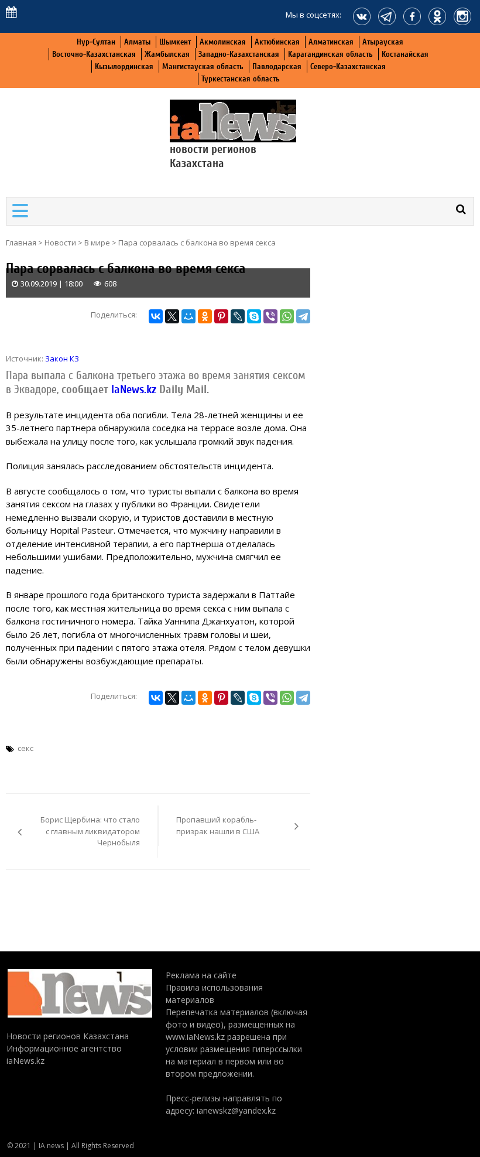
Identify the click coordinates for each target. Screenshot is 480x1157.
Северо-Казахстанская (348, 66)
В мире (97, 242)
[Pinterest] (221, 316)
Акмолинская (223, 42)
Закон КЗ (62, 358)
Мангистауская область (203, 66)
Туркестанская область (240, 79)
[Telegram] (303, 316)
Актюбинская (277, 42)
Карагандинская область (330, 54)
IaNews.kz (132, 389)
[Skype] (254, 316)
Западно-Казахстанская (238, 54)
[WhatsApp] (287, 316)
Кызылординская (124, 66)
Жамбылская (167, 54)
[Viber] (270, 316)
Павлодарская (276, 66)
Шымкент (175, 42)
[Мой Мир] (188, 316)
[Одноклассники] (205, 316)
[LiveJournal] (238, 316)
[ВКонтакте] (156, 316)
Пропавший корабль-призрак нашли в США (217, 825)
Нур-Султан (96, 42)
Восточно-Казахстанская (94, 54)
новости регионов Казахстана (213, 156)
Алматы (137, 42)
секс (25, 748)
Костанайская (405, 54)
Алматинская (331, 42)
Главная (21, 242)
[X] (172, 316)
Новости (60, 242)
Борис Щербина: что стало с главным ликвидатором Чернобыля (90, 831)
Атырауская (382, 42)
